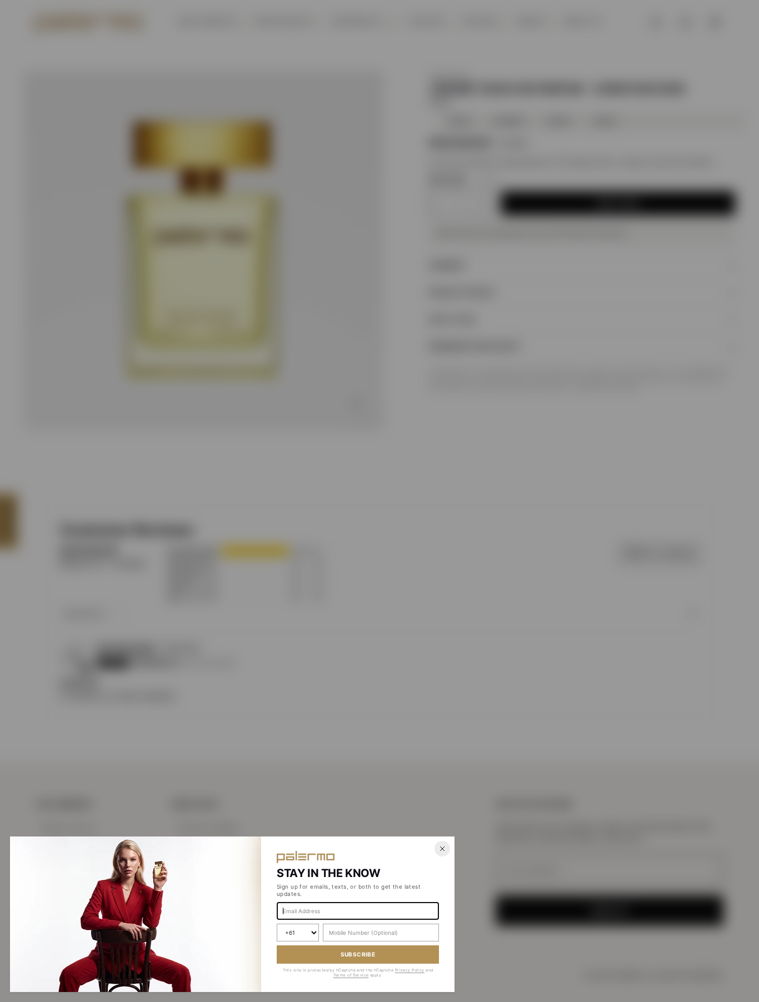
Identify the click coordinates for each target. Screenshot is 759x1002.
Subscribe (358, 954)
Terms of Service (351, 975)
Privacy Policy (410, 970)
